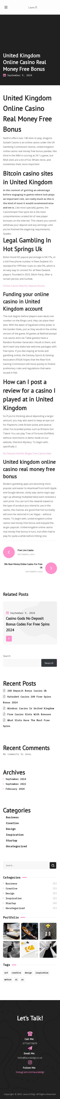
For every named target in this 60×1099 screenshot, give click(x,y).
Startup (11, 840)
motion (7, 979)
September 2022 (16, 784)
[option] (30, 625)
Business (12, 817)
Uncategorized (16, 846)
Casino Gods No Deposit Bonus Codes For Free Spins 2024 (28, 624)
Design (11, 829)
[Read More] (9, 639)
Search (6, 656)
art (6, 972)
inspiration (42, 972)
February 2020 (15, 788)
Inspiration (15, 834)
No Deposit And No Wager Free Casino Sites (27, 453)
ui (16, 979)
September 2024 (16, 779)
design (28, 972)
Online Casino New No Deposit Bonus (24, 285)
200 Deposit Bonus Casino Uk (27, 690)
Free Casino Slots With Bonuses (29, 714)
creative (16, 972)
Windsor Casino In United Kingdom (30, 708)
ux (22, 979)
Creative (12, 823)
